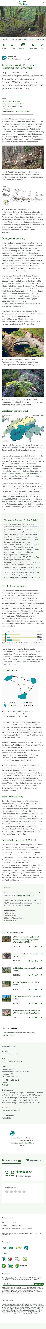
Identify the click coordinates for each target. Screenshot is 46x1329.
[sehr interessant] (24, 1192)
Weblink (5, 1085)
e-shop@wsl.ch (10, 921)
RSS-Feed (28, 1228)
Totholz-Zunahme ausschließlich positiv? (26, 983)
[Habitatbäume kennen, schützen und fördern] (6, 972)
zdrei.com (30, 1233)
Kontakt (4, 1225)
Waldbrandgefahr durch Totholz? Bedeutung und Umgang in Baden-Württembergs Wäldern (26, 939)
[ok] (15, 1192)
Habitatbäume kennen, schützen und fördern (27, 969)
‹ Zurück (4, 39)
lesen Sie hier (31, 1313)
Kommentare (35, 1160)
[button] (43, 3)
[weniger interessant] (11, 1192)
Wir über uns (6, 1228)
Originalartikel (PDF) (25, 895)
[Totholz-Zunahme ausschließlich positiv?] (6, 986)
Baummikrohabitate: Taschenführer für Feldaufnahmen (28, 955)
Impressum (16, 1228)
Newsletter (10, 1278)
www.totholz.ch (8, 1035)
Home (4, 1222)
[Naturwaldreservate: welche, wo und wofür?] (6, 1000)
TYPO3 (7, 1234)
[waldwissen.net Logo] (23, 3)
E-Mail (4, 1082)
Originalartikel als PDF (11, 1110)
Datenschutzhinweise (23, 1293)
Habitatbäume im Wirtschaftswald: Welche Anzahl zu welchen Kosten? (26, 1011)
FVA (40, 1291)
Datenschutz (16, 1225)
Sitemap (15, 1222)
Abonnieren (39, 1284)
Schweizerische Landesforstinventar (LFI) (25, 474)
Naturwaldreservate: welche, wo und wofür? (27, 997)
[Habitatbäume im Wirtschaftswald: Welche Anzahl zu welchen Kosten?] (6, 1014)
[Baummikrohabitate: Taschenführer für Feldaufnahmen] (6, 958)
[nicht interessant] (7, 1192)
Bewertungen (12, 1160)
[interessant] (20, 1192)
